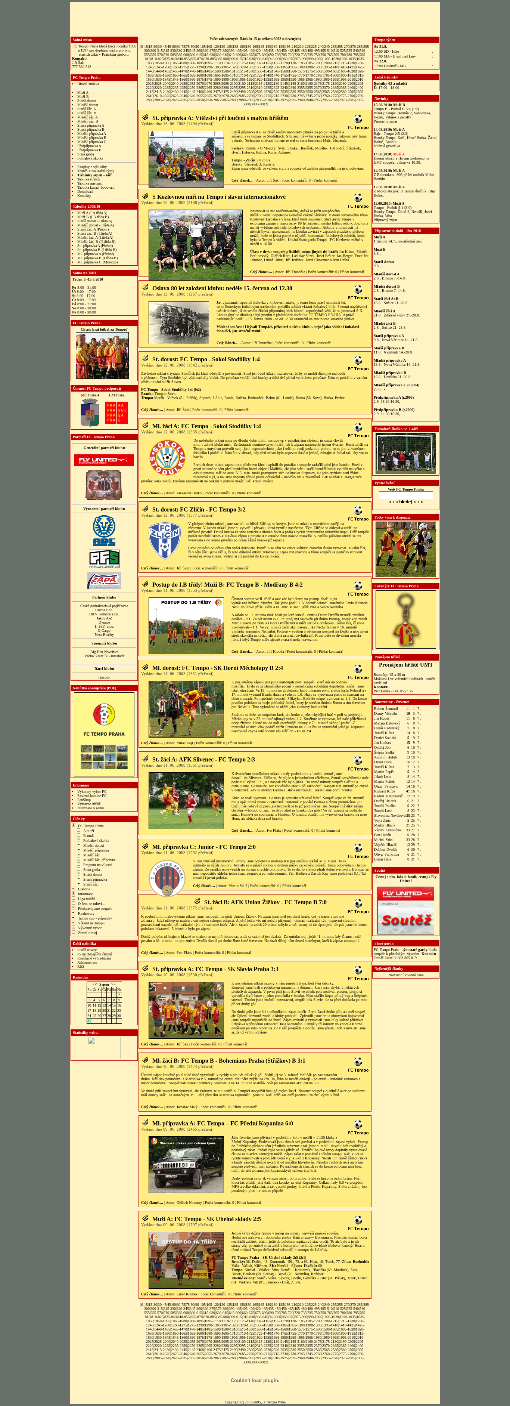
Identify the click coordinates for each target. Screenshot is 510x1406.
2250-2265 (196, 88)
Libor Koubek (187, 1294)
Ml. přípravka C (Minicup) (97, 262)
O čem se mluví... (91, 904)
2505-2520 (263, 92)
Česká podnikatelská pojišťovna (104, 606)
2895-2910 (263, 100)
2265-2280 (213, 88)
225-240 (317, 46)
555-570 (156, 55)
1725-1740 (263, 75)
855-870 (196, 59)
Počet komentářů (294, 180)
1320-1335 (246, 67)
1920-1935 (263, 79)
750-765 (326, 55)
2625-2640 (179, 96)
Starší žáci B (86, 113)
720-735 (300, 55)
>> (113, 984)
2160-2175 (313, 83)
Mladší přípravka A (91, 134)
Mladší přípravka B (91, 138)
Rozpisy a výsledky (92, 167)
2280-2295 (229, 88)
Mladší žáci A (87, 117)
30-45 (162, 46)
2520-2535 (280, 92)
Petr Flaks (184, 953)
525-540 (352, 51)
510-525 (339, 51)
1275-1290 (196, 67)
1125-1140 (246, 63)
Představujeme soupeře (95, 908)
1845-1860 (179, 79)
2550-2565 (313, 92)
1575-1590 (313, 71)
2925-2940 (297, 100)
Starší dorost (86, 101)
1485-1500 (213, 71)
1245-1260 (162, 67)
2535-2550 (297, 92)
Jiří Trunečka (295, 272)
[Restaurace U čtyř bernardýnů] (104, 499)
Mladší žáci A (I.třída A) (95, 237)
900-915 (236, 59)
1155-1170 (280, 63)
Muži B (83, 97)
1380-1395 (313, 67)
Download (85, 191)
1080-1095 (196, 63)
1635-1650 (162, 75)
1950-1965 (297, 79)
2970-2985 (347, 100)
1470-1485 (196, 71)
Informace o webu (90, 808)
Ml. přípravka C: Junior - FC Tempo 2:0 (204, 847)
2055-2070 (196, 83)
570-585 (170, 55)
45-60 (171, 46)
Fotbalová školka (90, 158)
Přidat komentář (326, 180)
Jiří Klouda (275, 651)
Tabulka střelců (88, 179)
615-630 (209, 55)
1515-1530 (246, 71)
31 (89, 1021)
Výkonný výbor (90, 928)
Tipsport (104, 677)
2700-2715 (263, 96)
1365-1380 (297, 67)
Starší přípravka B (91, 129)
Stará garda (85, 154)
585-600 (183, 55)
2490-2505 (246, 92)
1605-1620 (347, 71)
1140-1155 (263, 63)
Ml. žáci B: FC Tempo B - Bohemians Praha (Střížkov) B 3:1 (228, 1060)
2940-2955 (313, 100)
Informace (85, 894)
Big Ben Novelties (104, 652)
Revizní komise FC (92, 796)
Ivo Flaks (274, 830)
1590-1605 (330, 71)
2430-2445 (179, 92)
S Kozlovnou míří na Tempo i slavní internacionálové (219, 197)
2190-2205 (347, 83)
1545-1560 (280, 71)
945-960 (275, 59)
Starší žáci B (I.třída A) (94, 233)
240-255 (330, 46)
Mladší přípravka (96, 850)
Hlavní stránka (88, 84)
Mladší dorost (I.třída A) (95, 225)
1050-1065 (162, 63)
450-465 (287, 51)
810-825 (157, 59)
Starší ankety (87, 950)
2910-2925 (280, 100)
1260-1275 (179, 67)
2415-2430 (162, 92)
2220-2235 (162, 88)
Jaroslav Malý (187, 1107)
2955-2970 (330, 100)
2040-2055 (179, 83)
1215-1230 (347, 63)
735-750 (313, 55)
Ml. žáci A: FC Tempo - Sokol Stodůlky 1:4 (206, 426)
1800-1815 (347, 75)
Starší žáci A (86, 109)
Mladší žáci (91, 855)
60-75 (181, 46)
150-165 (252, 46)
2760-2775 (330, 96)
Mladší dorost (87, 105)
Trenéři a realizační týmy (95, 171)
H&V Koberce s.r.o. (104, 614)
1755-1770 (297, 75)
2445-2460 (196, 92)
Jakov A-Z (104, 618)
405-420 (248, 51)
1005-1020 (331, 59)
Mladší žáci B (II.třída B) (96, 242)
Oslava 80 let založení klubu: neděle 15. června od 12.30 (222, 288)
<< (95, 984)
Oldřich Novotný (189, 1202)
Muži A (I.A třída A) (92, 213)
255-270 (343, 46)
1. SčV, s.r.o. (104, 626)
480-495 (313, 51)
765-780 (339, 55)
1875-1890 (213, 79)
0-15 (144, 46)
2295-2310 (246, 88)
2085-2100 (229, 83)
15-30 (153, 46)
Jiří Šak (273, 180)
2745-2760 (313, 96)
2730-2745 (297, 96)
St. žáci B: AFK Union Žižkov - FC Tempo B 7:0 (265, 902)
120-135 (226, 46)
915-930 (249, 59)
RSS (80, 966)
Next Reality (104, 635)
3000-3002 (259, 104)
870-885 (209, 59)
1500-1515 (229, 71)
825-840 (170, 59)
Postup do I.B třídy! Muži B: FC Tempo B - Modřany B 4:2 (227, 584)
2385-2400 (347, 88)
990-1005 (315, 59)
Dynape (104, 622)
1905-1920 (246, 79)
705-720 (287, 55)
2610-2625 (162, 96)
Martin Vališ (237, 886)
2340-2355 (297, 88)
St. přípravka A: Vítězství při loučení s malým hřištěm (220, 118)
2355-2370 (313, 88)
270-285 (356, 46)
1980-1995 (330, 79)
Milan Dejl (185, 743)
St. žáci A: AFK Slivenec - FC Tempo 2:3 (203, 759)
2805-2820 (162, 100)
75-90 (190, 46)
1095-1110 (213, 63)
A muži (88, 831)
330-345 (183, 51)
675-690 (261, 55)
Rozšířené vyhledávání (94, 958)
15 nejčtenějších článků (94, 954)
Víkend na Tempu (91, 923)
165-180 (265, 46)
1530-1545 (263, 71)
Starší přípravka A (90, 125)
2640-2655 (196, 96)
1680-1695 (213, 75)
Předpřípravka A (89, 146)
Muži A (82, 92)
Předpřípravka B (89, 150)
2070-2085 (213, 83)
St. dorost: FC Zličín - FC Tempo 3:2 (199, 509)
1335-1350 (263, 67)
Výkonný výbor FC (92, 791)
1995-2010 (347, 79)
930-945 (262, 59)
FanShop (84, 800)
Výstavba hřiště (88, 804)
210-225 (304, 46)
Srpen (104, 984)
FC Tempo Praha (90, 826)
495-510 (326, 51)
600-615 (196, 55)
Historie (84, 889)
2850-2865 (213, 100)
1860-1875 (196, 79)
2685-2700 (246, 96)
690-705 (274, 55)
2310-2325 (263, 88)
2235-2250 (179, 88)
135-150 (239, 46)
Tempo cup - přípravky (95, 918)
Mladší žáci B (87, 121)
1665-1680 (196, 75)
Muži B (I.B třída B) (93, 217)
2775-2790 (347, 96)
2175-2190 (330, 83)
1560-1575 (297, 71)
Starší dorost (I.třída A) (94, 221)
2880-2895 (246, 100)
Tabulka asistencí (90, 183)
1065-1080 (179, 63)
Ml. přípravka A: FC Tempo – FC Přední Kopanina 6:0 (222, 1123)
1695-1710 (229, 75)
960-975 (288, 59)
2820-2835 (179, 100)
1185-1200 (313, 63)
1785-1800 (330, 75)
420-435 (261, 51)
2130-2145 (280, 83)
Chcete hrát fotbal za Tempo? (104, 329)
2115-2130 (263, 83)
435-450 (274, 51)
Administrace (87, 962)
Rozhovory (86, 913)
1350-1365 (280, 67)
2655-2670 (213, 96)
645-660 (235, 55)
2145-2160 (297, 83)
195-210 (291, 46)
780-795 (352, 55)
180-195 (278, 46)
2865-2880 (229, 100)
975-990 (301, 59)
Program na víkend (97, 865)
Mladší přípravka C (91, 142)
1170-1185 (297, 63)
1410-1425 (347, 67)
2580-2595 (347, 92)
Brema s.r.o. (104, 610)
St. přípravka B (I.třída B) (96, 250)
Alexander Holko (189, 493)
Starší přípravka (95, 879)
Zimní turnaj (87, 933)
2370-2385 (330, 88)
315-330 (170, 51)
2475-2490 (229, 92)
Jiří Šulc (183, 410)
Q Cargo (104, 630)
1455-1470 (179, 71)
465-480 (300, 51)
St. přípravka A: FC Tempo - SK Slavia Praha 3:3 (215, 969)
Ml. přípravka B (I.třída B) (97, 258)
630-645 (222, 55)
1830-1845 (162, 79)
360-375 (209, 51)
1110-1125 (229, 63)
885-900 (223, 59)
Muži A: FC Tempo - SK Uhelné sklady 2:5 (206, 1219)
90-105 (200, 46)
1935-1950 (280, 79)
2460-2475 (213, 92)
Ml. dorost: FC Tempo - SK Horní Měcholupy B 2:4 (217, 668)
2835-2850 (196, 100)
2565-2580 (330, 92)
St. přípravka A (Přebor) (95, 246)
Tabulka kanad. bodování (96, 187)
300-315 (156, 51)
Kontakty (84, 196)
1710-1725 (246, 75)
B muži (88, 836)
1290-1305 (213, 67)
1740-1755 (280, 75)
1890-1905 (229, 79)
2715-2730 (280, 96)
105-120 (212, 46)
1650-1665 (179, 75)
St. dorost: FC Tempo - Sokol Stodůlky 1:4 (206, 359)
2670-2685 (229, 96)
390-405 (235, 51)
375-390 (222, 51)
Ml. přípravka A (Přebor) (95, 254)
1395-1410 (330, 67)
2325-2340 (280, 88)
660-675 (248, 55)
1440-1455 (162, 71)
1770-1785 (313, 75)
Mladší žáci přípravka (99, 860)
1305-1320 (229, 67)
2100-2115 (246, 83)
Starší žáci (91, 884)
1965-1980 (313, 79)
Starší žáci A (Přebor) (93, 229)
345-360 (196, 51)
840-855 (183, 59)
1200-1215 (330, 63)
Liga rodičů (86, 899)
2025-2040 (162, 83)
